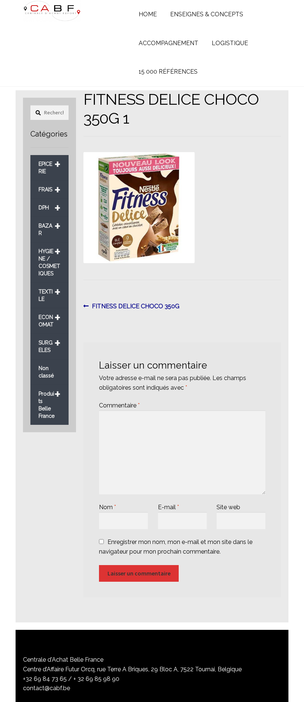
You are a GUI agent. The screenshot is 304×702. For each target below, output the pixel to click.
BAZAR (49, 226)
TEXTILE (49, 292)
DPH (49, 207)
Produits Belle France (49, 402)
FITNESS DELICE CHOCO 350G (135, 306)
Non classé (46, 372)
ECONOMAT (49, 318)
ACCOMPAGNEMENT (168, 43)
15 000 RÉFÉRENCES (168, 71)
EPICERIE (49, 164)
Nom (107, 507)
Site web (228, 507)
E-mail (168, 507)
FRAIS (49, 189)
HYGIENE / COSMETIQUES (49, 259)
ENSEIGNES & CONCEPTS (206, 14)
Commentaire (119, 405)
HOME (148, 14)
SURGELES (49, 343)
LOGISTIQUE (230, 43)
